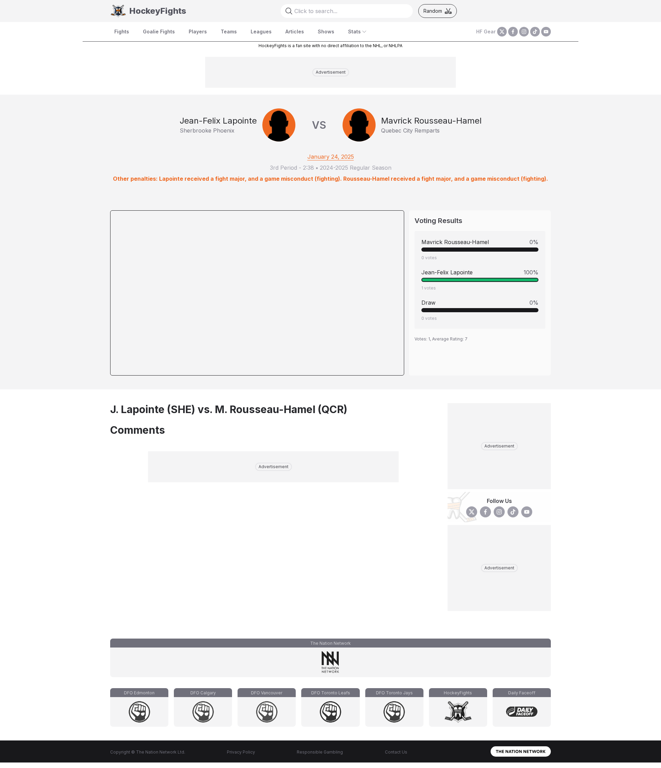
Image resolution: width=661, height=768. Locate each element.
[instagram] (524, 31)
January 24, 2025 (330, 156)
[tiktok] (535, 31)
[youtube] (546, 31)
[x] (502, 31)
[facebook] (513, 31)
